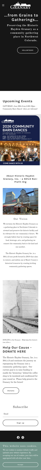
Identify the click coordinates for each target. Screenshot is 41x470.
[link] (20, 5)
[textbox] (20, 414)
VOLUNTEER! (27, 50)
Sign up (20, 423)
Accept (20, 464)
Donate (11, 391)
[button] (4, 5)
